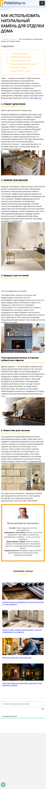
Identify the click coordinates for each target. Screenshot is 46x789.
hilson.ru (37, 98)
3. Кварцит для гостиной (20, 60)
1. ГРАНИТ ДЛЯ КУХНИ (19, 53)
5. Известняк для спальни (20, 71)
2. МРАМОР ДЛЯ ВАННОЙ (20, 57)
